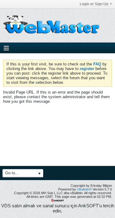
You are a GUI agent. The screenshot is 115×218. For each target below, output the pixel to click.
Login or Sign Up (94, 4)
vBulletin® (84, 189)
